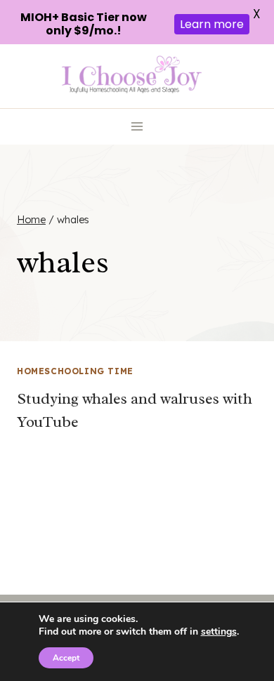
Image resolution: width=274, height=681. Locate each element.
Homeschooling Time (75, 371)
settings (219, 632)
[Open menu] (137, 127)
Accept (66, 657)
